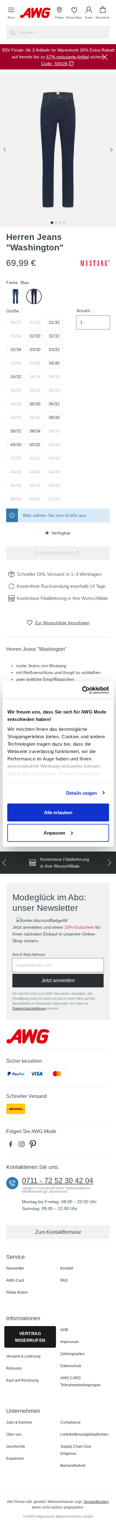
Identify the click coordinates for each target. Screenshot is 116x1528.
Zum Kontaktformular (58, 1232)
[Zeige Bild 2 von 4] (56, 222)
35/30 (15, 390)
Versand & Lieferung (23, 1356)
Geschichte (15, 1446)
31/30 (35, 322)
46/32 (35, 485)
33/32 (54, 349)
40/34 (54, 444)
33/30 (35, 349)
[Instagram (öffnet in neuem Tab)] (22, 1145)
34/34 (35, 376)
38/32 (15, 431)
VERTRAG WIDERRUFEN (30, 1337)
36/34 (15, 417)
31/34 (15, 335)
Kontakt (66, 1268)
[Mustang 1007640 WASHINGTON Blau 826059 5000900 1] (58, 150)
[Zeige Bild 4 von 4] (64, 222)
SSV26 (61, 63)
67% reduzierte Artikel (67, 56)
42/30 (15, 458)
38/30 (54, 417)
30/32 (15, 322)
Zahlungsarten (72, 1354)
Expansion (15, 1458)
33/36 (35, 363)
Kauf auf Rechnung (22, 1380)
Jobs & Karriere (19, 1422)
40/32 (35, 444)
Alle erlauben (58, 812)
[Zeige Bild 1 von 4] (52, 222)
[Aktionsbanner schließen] (104, 57)
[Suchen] (12, 32)
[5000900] (34, 296)
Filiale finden (17, 1292)
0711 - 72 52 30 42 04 (57, 1180)
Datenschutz (70, 1366)
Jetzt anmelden (58, 980)
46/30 (15, 485)
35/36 (15, 403)
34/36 (54, 376)
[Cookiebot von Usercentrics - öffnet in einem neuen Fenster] (82, 690)
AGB (64, 1330)
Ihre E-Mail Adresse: (29, 954)
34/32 (15, 376)
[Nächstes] (111, 150)
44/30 (15, 471)
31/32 (54, 322)
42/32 (35, 458)
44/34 (54, 471)
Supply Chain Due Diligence (75, 1450)
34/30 (54, 363)
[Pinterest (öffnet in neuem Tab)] (33, 1145)
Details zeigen (81, 792)
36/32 (54, 403)
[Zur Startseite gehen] (35, 12)
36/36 (35, 417)
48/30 (15, 498)
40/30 (15, 444)
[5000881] (15, 296)
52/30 (54, 498)
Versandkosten (96, 1502)
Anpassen (54, 832)
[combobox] (63, 32)
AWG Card (15, 1280)
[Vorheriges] (4, 150)
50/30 (35, 498)
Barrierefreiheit (72, 1465)
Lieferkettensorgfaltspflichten (84, 1434)
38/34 (35, 431)
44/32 (35, 471)
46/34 (54, 485)
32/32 (54, 335)
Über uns (14, 1434)
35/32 (35, 390)
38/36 (54, 431)
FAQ (63, 1280)
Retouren (14, 1368)
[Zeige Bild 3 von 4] (60, 222)
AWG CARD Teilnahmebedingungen (80, 1381)
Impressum (69, 1342)
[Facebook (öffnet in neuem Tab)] (11, 1145)
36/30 (35, 403)
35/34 (54, 390)
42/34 (54, 458)
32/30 (35, 335)
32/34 (15, 349)
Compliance (70, 1422)
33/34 (15, 363)
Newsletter (15, 1268)
